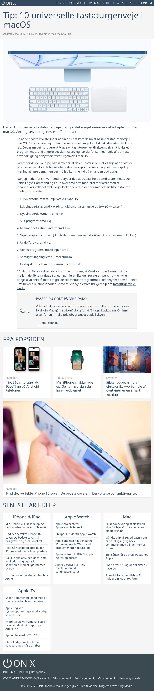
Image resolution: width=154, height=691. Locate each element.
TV (90, 3)
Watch (81, 3)
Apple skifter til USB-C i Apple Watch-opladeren (74, 556)
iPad (71, 3)
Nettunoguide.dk (129, 678)
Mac (97, 3)
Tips (129, 3)
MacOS (61, 33)
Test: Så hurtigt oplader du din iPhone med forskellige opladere (26, 549)
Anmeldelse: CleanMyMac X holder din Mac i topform (123, 576)
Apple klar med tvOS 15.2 (21, 635)
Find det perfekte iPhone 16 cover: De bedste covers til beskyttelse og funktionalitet (71, 493)
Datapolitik (38, 672)
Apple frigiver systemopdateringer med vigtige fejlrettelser (26, 611)
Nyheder (108, 3)
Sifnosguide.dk (62, 678)
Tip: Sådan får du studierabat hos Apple (26, 576)
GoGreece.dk (41, 678)
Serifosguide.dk (85, 678)
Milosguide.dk (107, 678)
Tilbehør (140, 3)
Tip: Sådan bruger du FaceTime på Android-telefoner (23, 386)
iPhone (61, 3)
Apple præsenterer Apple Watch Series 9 (68, 525)
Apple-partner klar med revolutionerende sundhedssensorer (70, 568)
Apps (120, 3)
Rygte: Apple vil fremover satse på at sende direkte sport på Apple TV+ (25, 625)
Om (25, 672)
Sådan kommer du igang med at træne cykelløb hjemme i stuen (26, 599)
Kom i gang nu (49, 323)
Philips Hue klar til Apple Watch (75, 534)
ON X (11, 3)
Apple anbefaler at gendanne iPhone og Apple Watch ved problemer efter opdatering (73, 544)
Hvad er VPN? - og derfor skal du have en (126, 566)
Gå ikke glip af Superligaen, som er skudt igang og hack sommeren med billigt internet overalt (26, 563)
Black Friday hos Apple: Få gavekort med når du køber (22, 643)
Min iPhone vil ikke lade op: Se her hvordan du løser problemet (74, 386)
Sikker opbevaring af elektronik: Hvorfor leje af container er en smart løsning (126, 388)
